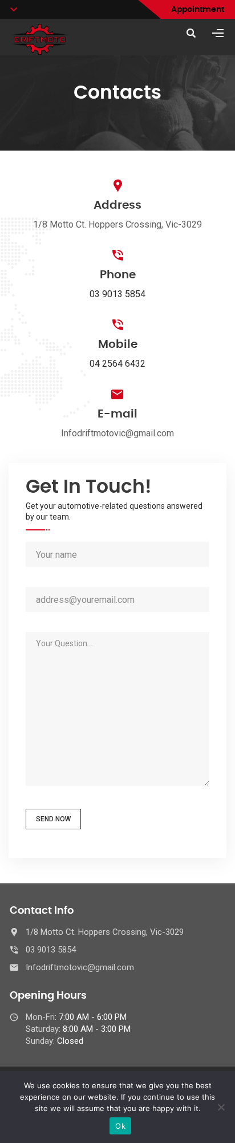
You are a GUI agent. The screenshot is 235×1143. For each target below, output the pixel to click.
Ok (120, 1125)
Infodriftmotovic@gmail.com (80, 967)
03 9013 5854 (117, 294)
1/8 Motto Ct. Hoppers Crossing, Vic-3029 (105, 932)
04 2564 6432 (117, 363)
